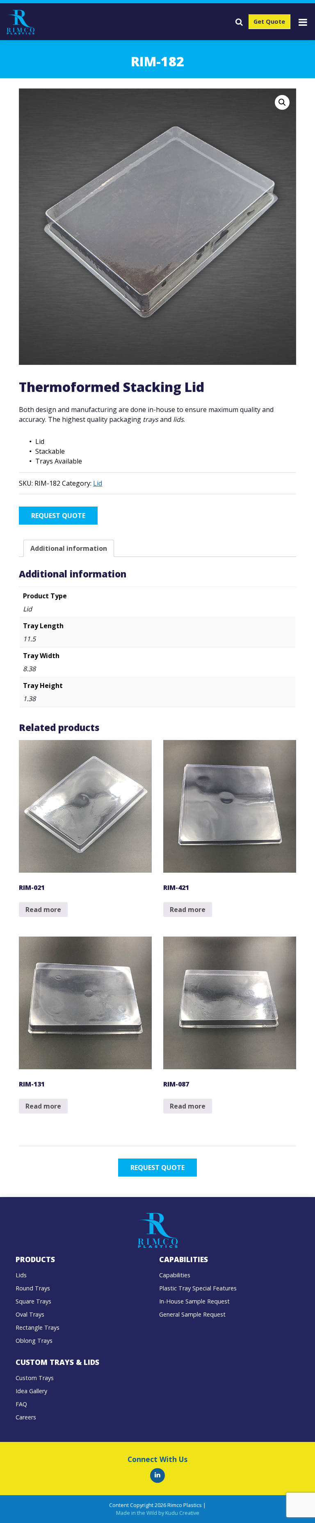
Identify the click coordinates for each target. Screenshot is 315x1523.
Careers (26, 1417)
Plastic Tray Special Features (198, 1288)
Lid (97, 483)
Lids (21, 1275)
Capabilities (174, 1275)
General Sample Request (192, 1314)
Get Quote (269, 21)
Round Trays (33, 1288)
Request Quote (58, 515)
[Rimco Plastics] (157, 1475)
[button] (282, 102)
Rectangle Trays (37, 1327)
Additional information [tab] (68, 548)
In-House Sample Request (194, 1301)
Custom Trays (35, 1378)
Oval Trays (30, 1314)
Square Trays (33, 1301)
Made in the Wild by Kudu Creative (157, 1512)
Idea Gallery (31, 1391)
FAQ (21, 1404)
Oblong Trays (34, 1340)
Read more (43, 909)
